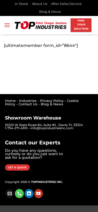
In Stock (21, 4)
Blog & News (50, 12)
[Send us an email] (9, 193)
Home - (12, 101)
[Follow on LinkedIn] (29, 193)
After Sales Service (66, 4)
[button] (7, 25)
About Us (39, 4)
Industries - (29, 101)
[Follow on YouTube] (38, 193)
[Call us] (19, 193)
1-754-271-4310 (16, 128)
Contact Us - (30, 104)
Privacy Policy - (53, 101)
